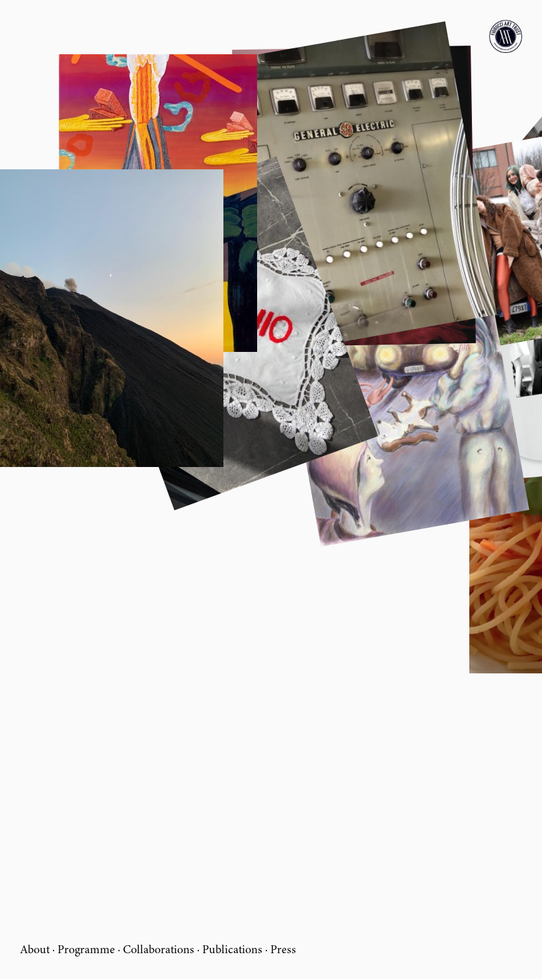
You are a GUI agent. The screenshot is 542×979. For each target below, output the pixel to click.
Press (283, 951)
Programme (86, 951)
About (35, 951)
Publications (232, 951)
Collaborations (158, 951)
